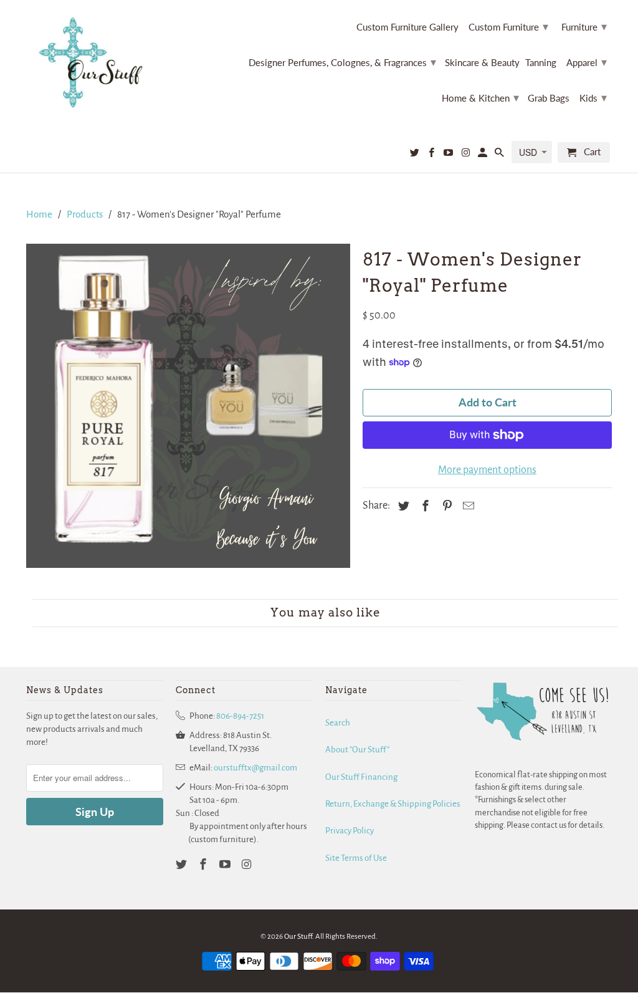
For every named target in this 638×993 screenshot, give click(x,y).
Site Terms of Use (356, 858)
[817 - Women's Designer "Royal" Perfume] (188, 406)
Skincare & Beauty (482, 62)
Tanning (540, 62)
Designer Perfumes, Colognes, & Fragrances (342, 62)
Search (337, 722)
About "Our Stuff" (357, 749)
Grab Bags (548, 98)
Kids (593, 97)
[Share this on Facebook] (424, 506)
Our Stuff (298, 937)
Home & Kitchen (480, 97)
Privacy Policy (349, 830)
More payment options (487, 470)
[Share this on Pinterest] (445, 506)
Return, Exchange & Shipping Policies (392, 803)
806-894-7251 (240, 716)
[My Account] (483, 155)
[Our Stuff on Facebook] (432, 155)
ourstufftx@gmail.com (255, 767)
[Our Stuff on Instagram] (466, 155)
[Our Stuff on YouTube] (449, 155)
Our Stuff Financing (361, 777)
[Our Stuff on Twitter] (415, 155)
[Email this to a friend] (467, 506)
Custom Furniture (508, 26)
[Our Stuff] (94, 63)
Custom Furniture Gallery (407, 27)
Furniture (584, 26)
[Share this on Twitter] (402, 506)
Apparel (586, 62)
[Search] (500, 155)
